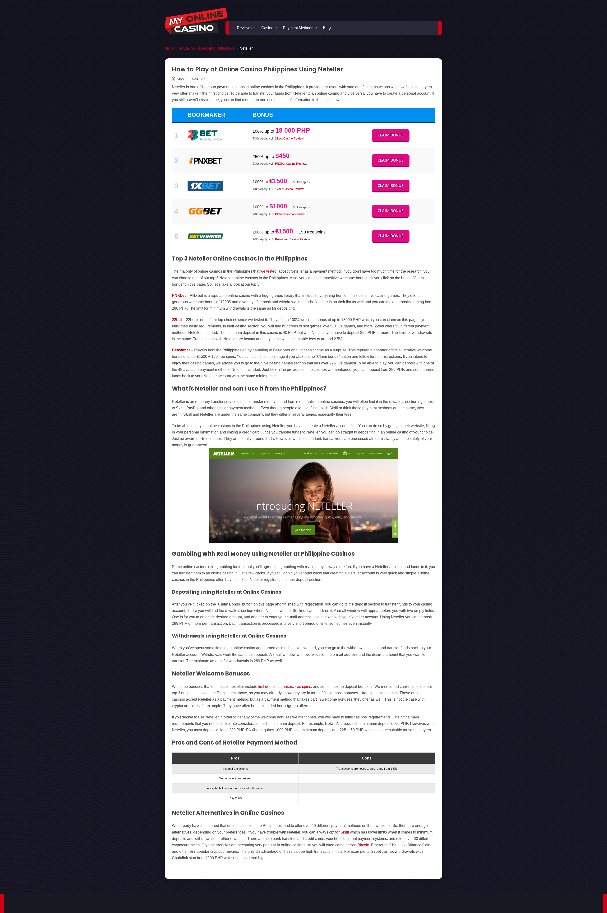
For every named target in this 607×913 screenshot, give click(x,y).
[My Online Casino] (196, 21)
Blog (327, 28)
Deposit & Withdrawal (217, 48)
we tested (268, 271)
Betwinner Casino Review (292, 239)
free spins (303, 687)
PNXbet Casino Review (290, 163)
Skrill (344, 832)
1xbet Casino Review (289, 189)
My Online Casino (180, 48)
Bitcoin (363, 845)
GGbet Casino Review (289, 214)
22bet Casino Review (289, 138)
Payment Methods (298, 28)
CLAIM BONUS (391, 135)
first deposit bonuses (275, 687)
